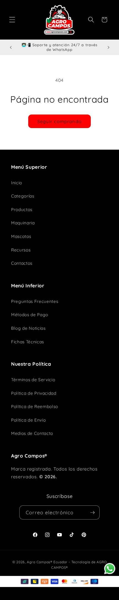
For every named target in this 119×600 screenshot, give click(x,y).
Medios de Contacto (32, 433)
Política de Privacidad (33, 393)
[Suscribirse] (92, 512)
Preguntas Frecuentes (34, 301)
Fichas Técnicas (27, 341)
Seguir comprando (59, 121)
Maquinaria (23, 222)
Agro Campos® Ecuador (47, 562)
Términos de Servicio (33, 379)
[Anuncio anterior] (11, 47)
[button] (12, 19)
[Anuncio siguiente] (108, 47)
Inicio (16, 182)
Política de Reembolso (34, 406)
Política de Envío (28, 420)
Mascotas (21, 236)
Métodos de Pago (29, 314)
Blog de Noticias (28, 328)
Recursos (20, 250)
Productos (21, 209)
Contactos (21, 263)
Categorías (22, 196)
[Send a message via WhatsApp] (109, 568)
